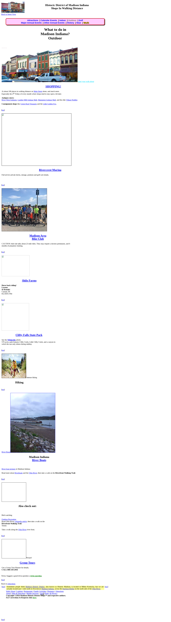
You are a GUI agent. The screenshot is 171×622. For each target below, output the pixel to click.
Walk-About (10, 591)
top (3, 110)
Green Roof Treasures (29, 104)
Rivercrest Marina (50, 169)
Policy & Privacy (51, 593)
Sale (41, 593)
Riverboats (19, 473)
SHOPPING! (53, 86)
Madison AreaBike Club (37, 237)
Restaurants (28, 591)
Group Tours (27, 562)
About (8, 593)
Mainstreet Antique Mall (47, 100)
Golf (81, 20)
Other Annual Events (54, 23)
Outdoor (72, 20)
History (70, 23)
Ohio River (33, 473)
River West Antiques (9, 100)
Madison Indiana (48, 589)
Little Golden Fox (49, 104)
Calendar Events (49, 20)
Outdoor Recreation (9, 519)
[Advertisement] (139, 38)
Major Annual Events (31, 23)
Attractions (32, 20)
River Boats (6, 452)
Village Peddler (71, 100)
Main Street (38, 91)
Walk (86, 23)
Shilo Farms (29, 280)
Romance (50, 591)
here (34, 598)
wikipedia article (21, 521)
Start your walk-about (86, 81)
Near (78, 23)
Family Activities (40, 591)
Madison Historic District (35, 587)
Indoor (62, 20)
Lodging (19, 591)
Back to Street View (8, 14)
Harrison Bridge (68, 589)
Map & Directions (18, 593)
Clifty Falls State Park (29, 334)
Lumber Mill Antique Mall (27, 100)
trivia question (36, 576)
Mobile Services (32, 593)
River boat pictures (8, 469)
